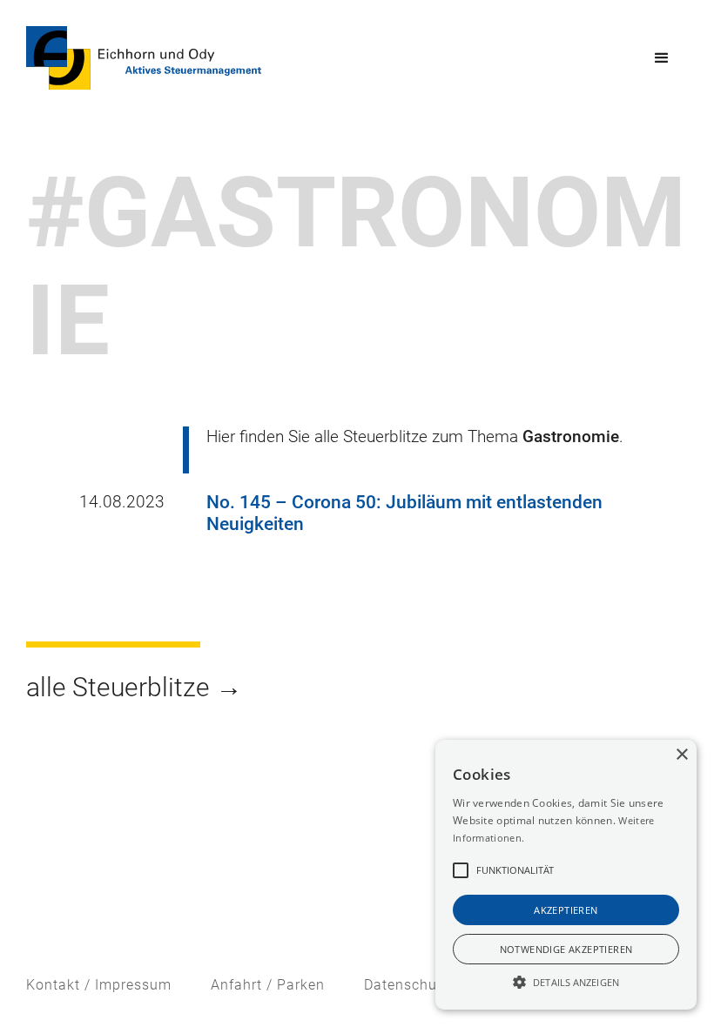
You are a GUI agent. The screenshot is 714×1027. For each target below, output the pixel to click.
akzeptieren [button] (565, 909)
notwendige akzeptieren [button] (566, 949)
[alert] (566, 875)
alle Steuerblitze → (134, 687)
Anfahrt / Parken (268, 985)
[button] (662, 58)
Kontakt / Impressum (99, 985)
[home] (143, 58)
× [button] (681, 755)
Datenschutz (407, 985)
